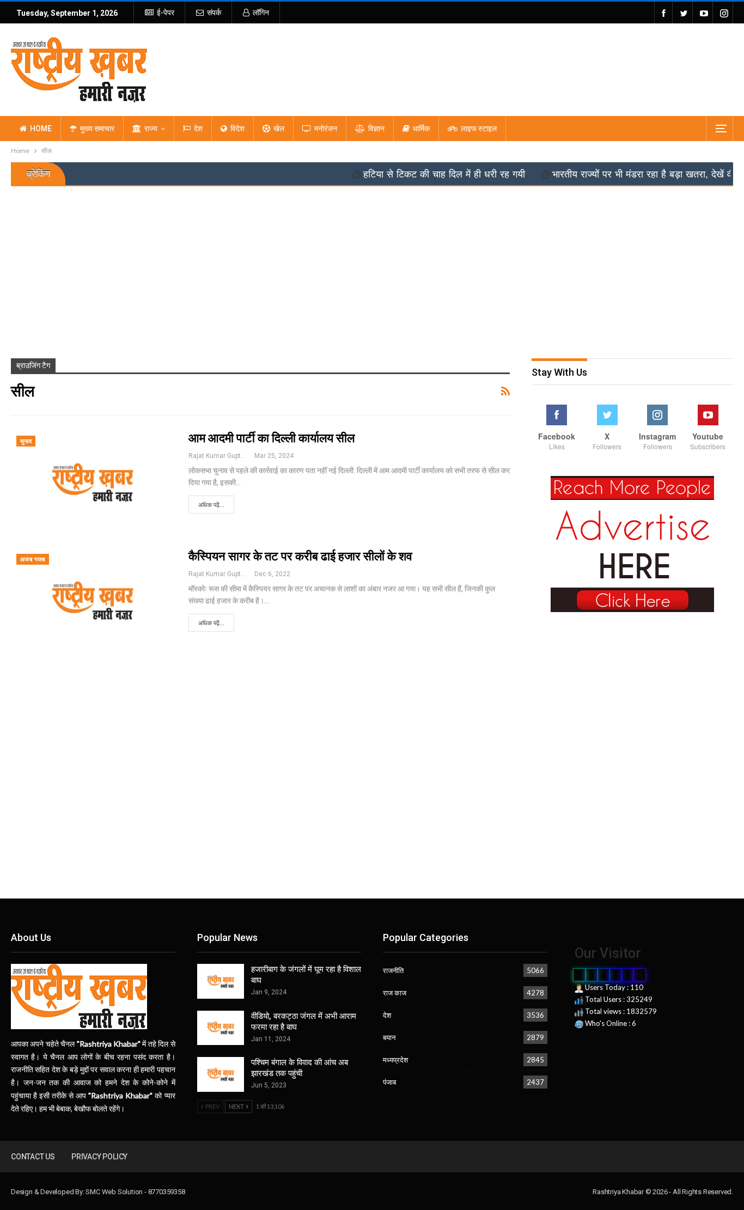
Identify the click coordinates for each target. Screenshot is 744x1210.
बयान (389, 1037)
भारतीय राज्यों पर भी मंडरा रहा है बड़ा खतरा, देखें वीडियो (620, 174)
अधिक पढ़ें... (211, 505)
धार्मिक (421, 128)
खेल (278, 128)
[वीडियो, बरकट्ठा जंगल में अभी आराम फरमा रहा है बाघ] (220, 1028)
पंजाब (389, 1082)
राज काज (394, 992)
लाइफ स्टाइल (479, 128)
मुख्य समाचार (97, 128)
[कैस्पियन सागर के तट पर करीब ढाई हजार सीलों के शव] (92, 600)
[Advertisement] (372, 268)
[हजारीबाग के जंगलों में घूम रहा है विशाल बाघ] (220, 981)
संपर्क (214, 12)
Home (41, 128)
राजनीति (393, 970)
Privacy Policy (99, 1156)
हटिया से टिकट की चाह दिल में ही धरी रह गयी (414, 174)
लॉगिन (261, 12)
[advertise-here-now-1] (632, 543)
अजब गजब (32, 559)
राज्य (150, 128)
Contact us (33, 1156)
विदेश (237, 128)
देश (198, 128)
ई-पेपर (165, 12)
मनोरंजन (325, 128)
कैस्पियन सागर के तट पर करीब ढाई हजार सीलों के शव (300, 556)
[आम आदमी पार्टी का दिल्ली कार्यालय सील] (92, 482)
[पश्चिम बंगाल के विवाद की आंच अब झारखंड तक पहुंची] (220, 1074)
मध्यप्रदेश (395, 1059)
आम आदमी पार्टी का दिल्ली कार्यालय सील (271, 438)
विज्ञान (376, 128)
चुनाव (26, 441)
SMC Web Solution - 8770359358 (135, 1192)
